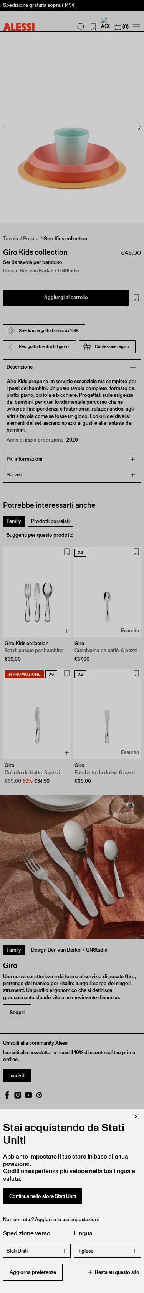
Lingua (83, 1233)
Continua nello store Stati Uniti (42, 1196)
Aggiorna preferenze (33, 1272)
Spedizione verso (26, 1233)
